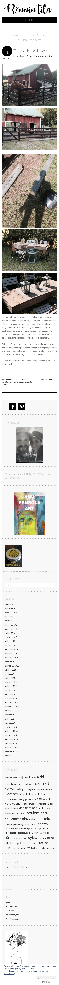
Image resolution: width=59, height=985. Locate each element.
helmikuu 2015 (11, 698)
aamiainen (10, 777)
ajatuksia (26, 777)
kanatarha (6, 382)
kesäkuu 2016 (11, 637)
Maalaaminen (27, 808)
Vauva (31, 848)
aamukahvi (9, 379)
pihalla (36, 56)
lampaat (32, 803)
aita (16, 379)
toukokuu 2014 (11, 731)
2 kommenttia (50, 379)
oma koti (31, 819)
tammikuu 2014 (11, 747)
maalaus (42, 808)
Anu (34, 777)
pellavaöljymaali (21, 824)
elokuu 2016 (10, 633)
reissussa (25, 832)
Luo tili (7, 902)
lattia (39, 803)
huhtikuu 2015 (11, 690)
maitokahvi (10, 813)
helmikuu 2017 (11, 621)
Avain (32, 784)
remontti (36, 832)
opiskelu (43, 818)
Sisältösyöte (10, 911)
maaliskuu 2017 (11, 617)
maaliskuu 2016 (11, 649)
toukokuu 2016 (11, 641)
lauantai (9, 808)
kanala (37, 794)
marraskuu (21, 813)
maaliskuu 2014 (11, 739)
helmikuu (50, 790)
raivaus (8, 832)
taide (50, 838)
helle (44, 789)
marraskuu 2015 (12, 666)
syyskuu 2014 (11, 715)
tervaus (5, 384)
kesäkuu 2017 (11, 613)
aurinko (22, 379)
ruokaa (46, 832)
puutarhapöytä (25, 382)
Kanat (43, 794)
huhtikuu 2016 (11, 645)
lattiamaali (47, 803)
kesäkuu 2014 (11, 727)
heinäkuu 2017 (11, 608)
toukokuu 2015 (11, 686)
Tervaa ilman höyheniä (33, 50)
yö (52, 848)
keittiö (31, 799)
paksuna (9, 824)
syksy (33, 837)
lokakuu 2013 (10, 755)
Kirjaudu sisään (11, 906)
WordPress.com (12, 919)
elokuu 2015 (10, 678)
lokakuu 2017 (10, 604)
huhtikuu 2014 (11, 735)
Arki (40, 776)
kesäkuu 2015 (11, 682)
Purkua (24, 828)
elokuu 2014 (10, 719)
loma (15, 808)
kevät (46, 799)
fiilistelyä (28, 789)
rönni (9, 837)
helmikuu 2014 (11, 743)
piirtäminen (10, 828)
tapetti (28, 843)
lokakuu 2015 (10, 670)
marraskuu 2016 (12, 629)
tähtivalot (13, 848)
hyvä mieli (22, 794)
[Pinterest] (21, 406)
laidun (25, 803)
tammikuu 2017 (11, 625)
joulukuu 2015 (11, 661)
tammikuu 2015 (11, 702)
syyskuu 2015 (11, 674)
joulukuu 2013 (11, 751)
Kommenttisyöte (12, 915)
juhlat (30, 794)
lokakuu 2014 (10, 711)
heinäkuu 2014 (11, 723)
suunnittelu (23, 838)
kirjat (18, 803)
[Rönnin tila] (29, 15)
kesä (38, 799)
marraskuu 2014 (12, 707)
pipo (18, 828)
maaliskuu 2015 (11, 694)
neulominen (37, 812)
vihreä (38, 848)
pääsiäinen (44, 828)
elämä (9, 789)
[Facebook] (12, 406)
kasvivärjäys (21, 799)
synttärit (42, 838)
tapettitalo (35, 843)
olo (24, 818)
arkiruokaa (10, 784)
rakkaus (16, 832)
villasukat (46, 848)
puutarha (33, 828)
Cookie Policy (9, 974)
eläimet (28, 56)
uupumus (22, 848)
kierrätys (10, 803)
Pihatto (15, 382)
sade (16, 838)
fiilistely (19, 789)
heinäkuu (37, 789)
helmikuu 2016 (11, 653)
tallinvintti (9, 843)
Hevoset (11, 794)
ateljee (18, 784)
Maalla (50, 808)
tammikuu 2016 (11, 657)
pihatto (43, 56)
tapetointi (20, 843)
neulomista (13, 819)
